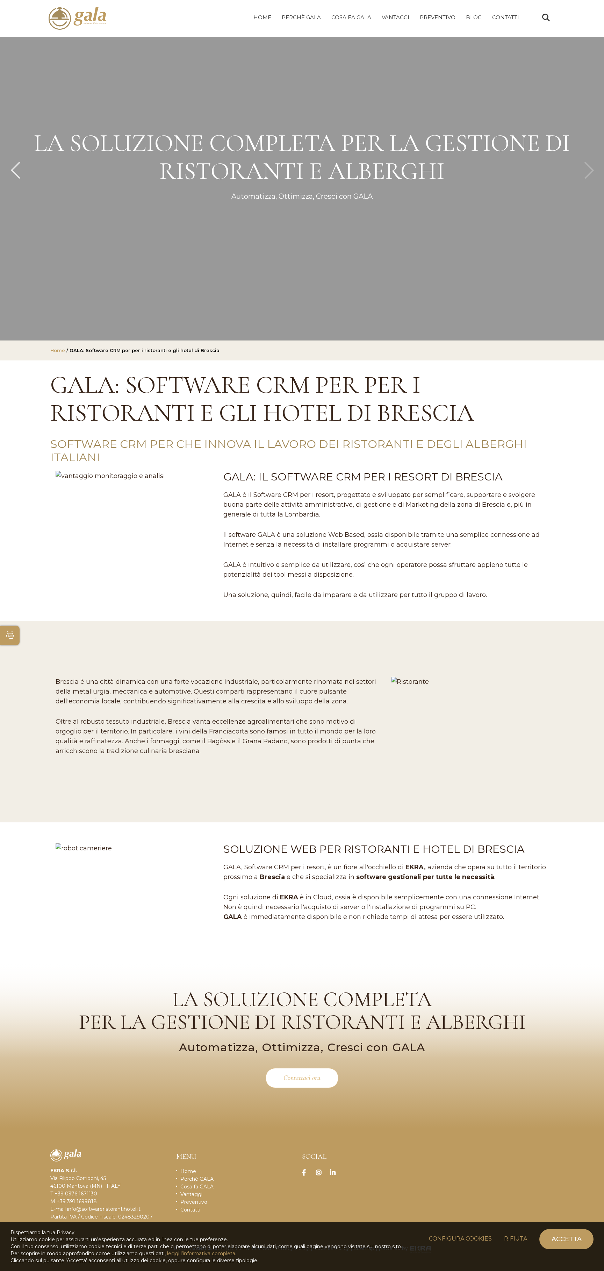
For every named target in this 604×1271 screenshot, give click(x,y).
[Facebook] (307, 1172)
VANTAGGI (395, 17)
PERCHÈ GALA (301, 17)
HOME (262, 17)
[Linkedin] (335, 1172)
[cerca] (546, 17)
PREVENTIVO (437, 17)
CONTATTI (505, 17)
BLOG (474, 17)
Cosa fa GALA (197, 1187)
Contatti (190, 1210)
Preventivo (193, 1202)
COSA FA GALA (351, 17)
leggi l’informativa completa (201, 1253)
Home (57, 350)
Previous (15, 170)
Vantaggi (191, 1194)
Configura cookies (460, 1238)
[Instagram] (321, 1172)
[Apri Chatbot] (10, 635)
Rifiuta (515, 1238)
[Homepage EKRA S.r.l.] (78, 18)
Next (588, 170)
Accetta (567, 1239)
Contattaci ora (302, 1078)
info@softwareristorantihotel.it (104, 1209)
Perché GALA (197, 1179)
